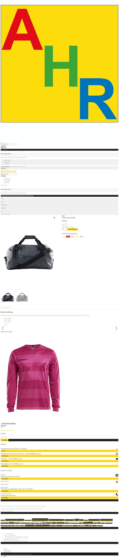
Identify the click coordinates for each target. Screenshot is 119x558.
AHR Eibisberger (8, 171)
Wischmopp (100, 525)
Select (3, 451)
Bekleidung (3, 208)
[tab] (6, 307)
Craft (2, 211)
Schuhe (17, 525)
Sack (99, 523)
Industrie (17, 523)
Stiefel (82, 525)
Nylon (54, 523)
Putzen (81, 523)
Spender (75, 525)
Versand (65, 225)
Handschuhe (106, 520)
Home (2, 195)
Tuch (90, 525)
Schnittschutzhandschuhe (8, 525)
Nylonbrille (60, 523)
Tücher (94, 525)
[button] (54, 217)
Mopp (40, 523)
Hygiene (18, 195)
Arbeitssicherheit (56, 520)
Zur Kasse (6, 163)
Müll (43, 523)
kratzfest (36, 523)
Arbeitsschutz (13, 195)
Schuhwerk (22, 525)
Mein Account (7, 160)
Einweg (86, 520)
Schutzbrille (30, 526)
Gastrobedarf (4, 484)
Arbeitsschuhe (28, 520)
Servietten (59, 525)
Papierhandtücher (73, 523)
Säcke (87, 525)
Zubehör (3, 474)
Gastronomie (28, 195)
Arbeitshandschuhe (14, 520)
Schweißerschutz (42, 526)
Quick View (3, 425)
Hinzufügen (4, 440)
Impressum (7, 550)
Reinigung (22, 195)
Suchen (3, 146)
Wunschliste (7, 162)
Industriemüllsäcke (25, 523)
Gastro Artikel (5, 481)
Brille (76, 520)
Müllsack (48, 523)
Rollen (95, 523)
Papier (67, 523)
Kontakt (5, 195)
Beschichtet (69, 520)
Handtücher (4, 523)
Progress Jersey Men (7, 430)
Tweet (63, 236)
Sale (32, 195)
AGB (5, 548)
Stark (79, 525)
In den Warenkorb (72, 229)
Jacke (32, 523)
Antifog (3, 520)
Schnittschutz (108, 523)
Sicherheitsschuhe (6, 493)
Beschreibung (6, 308)
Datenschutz (7, 551)
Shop (8, 195)
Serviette (53, 525)
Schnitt (103, 523)
